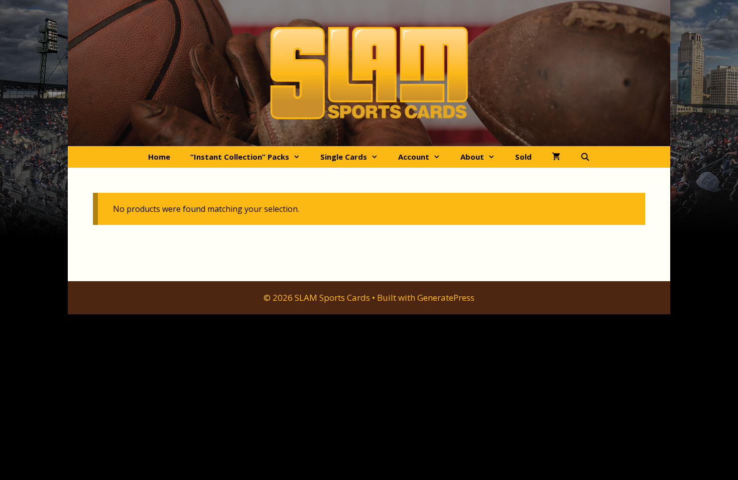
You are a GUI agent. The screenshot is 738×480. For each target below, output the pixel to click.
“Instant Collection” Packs (239, 157)
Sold (523, 157)
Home (159, 157)
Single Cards (343, 157)
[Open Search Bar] (585, 157)
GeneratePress (445, 297)
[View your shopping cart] (556, 157)
